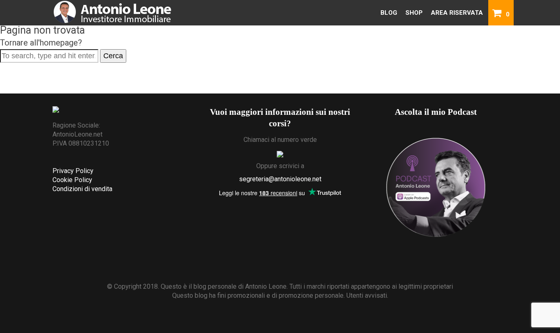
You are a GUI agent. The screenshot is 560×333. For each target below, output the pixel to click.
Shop (414, 12)
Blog (388, 12)
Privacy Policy (72, 171)
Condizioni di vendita (82, 189)
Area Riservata (457, 12)
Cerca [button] (113, 56)
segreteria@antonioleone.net (280, 179)
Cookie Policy (72, 180)
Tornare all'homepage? (41, 43)
